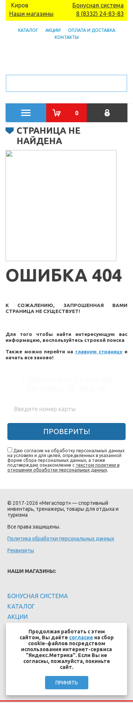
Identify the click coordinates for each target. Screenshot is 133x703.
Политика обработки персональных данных (60, 539)
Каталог (28, 30)
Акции (53, 30)
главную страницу (99, 351)
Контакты (67, 37)
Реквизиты (20, 550)
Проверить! (66, 431)
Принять (66, 683)
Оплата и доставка (91, 30)
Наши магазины (31, 13)
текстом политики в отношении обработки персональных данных (63, 467)
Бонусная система (98, 5)
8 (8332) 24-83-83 (100, 13)
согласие (81, 637)
